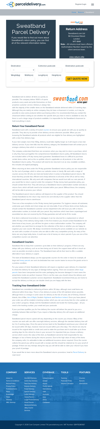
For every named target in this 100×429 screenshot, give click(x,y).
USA (44, 392)
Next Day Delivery (30, 384)
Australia (46, 394)
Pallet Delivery (29, 389)
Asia (44, 397)
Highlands (47, 297)
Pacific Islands (47, 386)
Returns (81, 12)
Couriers (82, 378)
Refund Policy (10, 384)
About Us (9, 378)
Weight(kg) (15, 75)
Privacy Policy (10, 386)
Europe (45, 381)
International (47, 389)
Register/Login (80, 4)
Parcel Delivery (78, 352)
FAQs (8, 397)
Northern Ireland (61, 297)
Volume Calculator (67, 384)
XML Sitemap (10, 402)
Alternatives (83, 384)
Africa (45, 400)
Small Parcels (29, 402)
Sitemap (9, 400)
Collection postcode (46, 66)
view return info (76, 56)
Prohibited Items (11, 389)
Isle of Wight (32, 297)
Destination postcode (74, 66)
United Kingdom (48, 378)
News (8, 392)
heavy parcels (25, 260)
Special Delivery (29, 392)
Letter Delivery (29, 394)
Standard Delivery (30, 378)
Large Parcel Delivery (31, 400)
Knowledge (10, 394)
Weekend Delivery (30, 405)
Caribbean (46, 402)
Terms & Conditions (12, 381)
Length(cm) (43, 75)
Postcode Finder (66, 381)
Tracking (64, 378)
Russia (45, 384)
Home (74, 12)
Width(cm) (29, 75)
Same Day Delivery (30, 381)
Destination (16, 66)
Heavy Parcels (29, 397)
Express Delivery (29, 386)
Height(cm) (56, 75)
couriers (46, 130)
